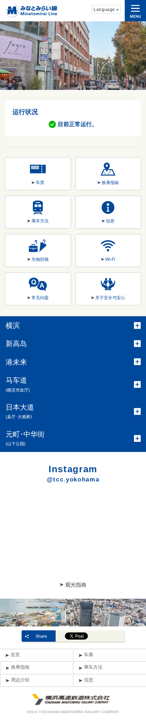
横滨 (13, 325)
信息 (88, 680)
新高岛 (16, 343)
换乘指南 (20, 667)
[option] (73, 55)
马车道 (18, 384)
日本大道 (20, 411)
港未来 (16, 362)
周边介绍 (20, 680)
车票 (88, 654)
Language (104, 9)
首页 (15, 654)
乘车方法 (93, 667)
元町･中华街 (25, 438)
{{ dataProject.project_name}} (31, 10)
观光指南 (75, 585)
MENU (135, 10)
